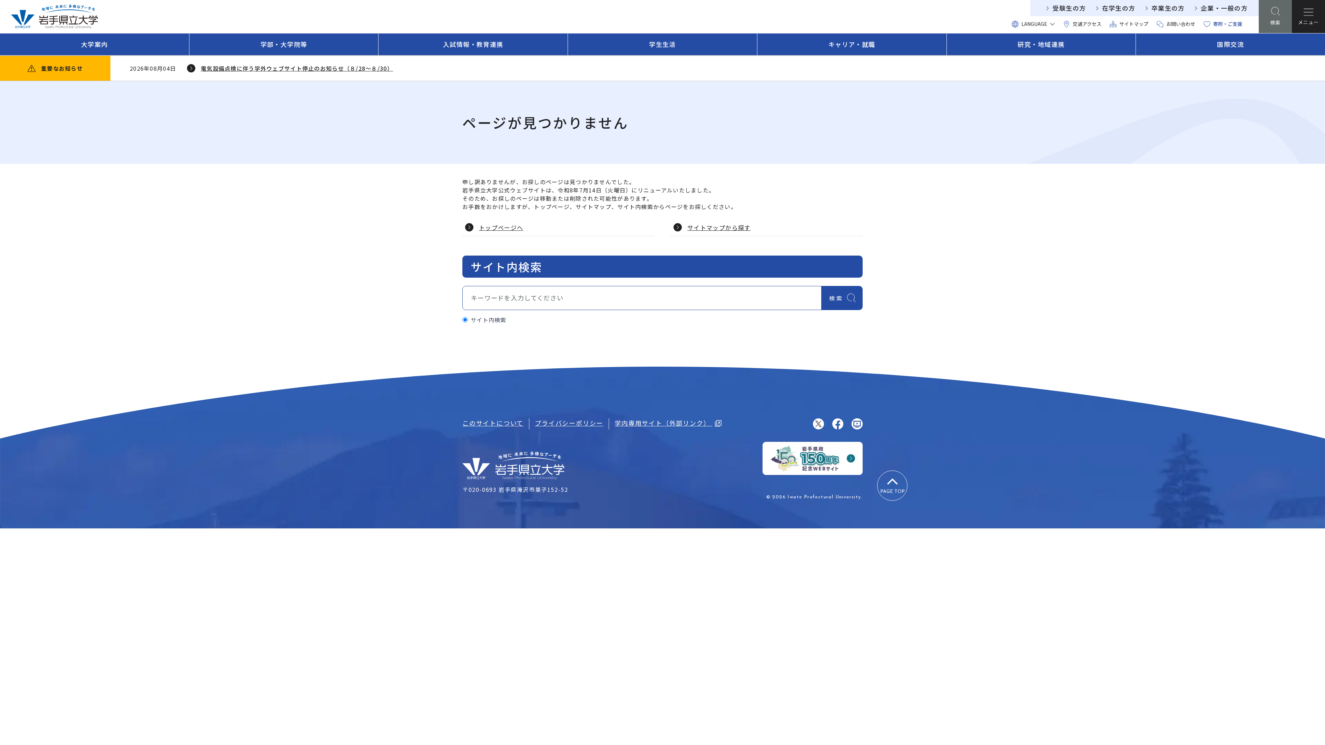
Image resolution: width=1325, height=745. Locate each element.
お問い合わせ (1180, 23)
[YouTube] (857, 423)
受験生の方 (1069, 7)
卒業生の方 (1168, 7)
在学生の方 (1119, 7)
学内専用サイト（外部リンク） (663, 422)
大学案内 (94, 44)
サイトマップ (1133, 23)
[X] (818, 423)
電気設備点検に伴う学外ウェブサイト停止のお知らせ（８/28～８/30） (297, 68)
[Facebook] (837, 423)
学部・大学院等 (284, 44)
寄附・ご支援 (1227, 23)
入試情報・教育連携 (473, 44)
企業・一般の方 (1224, 7)
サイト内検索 (489, 320)
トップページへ (501, 227)
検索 (836, 298)
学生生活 (662, 44)
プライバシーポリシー (569, 422)
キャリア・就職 (851, 44)
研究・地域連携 (1041, 44)
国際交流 (1230, 44)
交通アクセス (1087, 23)
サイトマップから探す (719, 227)
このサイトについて (492, 422)
